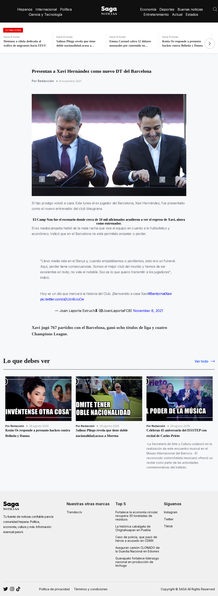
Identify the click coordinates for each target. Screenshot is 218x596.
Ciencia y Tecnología (45, 14)
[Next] (210, 43)
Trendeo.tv (74, 512)
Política (66, 9)
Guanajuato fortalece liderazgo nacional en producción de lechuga (137, 561)
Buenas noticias (190, 9)
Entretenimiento (156, 14)
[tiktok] (18, 589)
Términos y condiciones (91, 589)
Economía (148, 9)
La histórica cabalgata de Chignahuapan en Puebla (133, 528)
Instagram (170, 512)
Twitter (169, 519)
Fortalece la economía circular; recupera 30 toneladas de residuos (136, 515)
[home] (109, 10)
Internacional (46, 9)
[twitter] (12, 589)
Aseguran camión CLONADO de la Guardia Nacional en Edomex (137, 549)
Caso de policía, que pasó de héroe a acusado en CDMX (136, 538)
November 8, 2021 (148, 311)
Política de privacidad (54, 589)
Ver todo (201, 361)
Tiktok (168, 526)
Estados (192, 14)
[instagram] (5, 589)
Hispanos (24, 9)
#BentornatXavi (160, 294)
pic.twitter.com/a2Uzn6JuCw (62, 299)
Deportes (166, 9)
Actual (177, 14)
